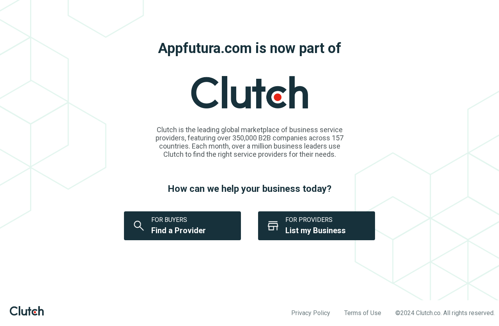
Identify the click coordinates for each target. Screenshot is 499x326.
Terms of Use (362, 313)
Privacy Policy (310, 313)
